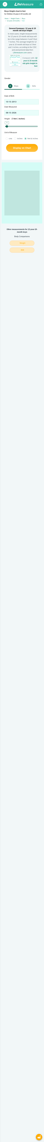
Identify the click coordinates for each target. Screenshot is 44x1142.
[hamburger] (5, 4)
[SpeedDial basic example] (39, 1137)
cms (10, 139)
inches (19, 139)
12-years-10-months (13, 21)
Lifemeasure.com (20, 53)
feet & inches (33, 139)
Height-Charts (15, 18)
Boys (23, 18)
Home (6, 18)
